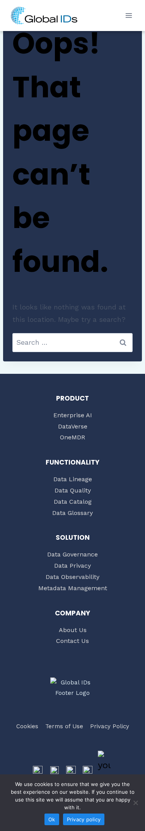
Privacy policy (84, 819)
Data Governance (72, 554)
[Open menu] (128, 15)
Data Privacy (72, 565)
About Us (73, 630)
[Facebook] (38, 771)
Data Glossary (72, 513)
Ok (51, 819)
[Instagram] (71, 771)
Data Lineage (72, 479)
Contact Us (72, 640)
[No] (135, 803)
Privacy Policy (109, 726)
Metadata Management (72, 588)
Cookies (27, 726)
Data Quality (73, 490)
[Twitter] (54, 770)
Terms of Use (64, 726)
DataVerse (72, 426)
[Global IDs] (44, 15)
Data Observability (72, 576)
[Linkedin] (88, 771)
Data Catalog (73, 501)
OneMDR (72, 437)
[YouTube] (104, 770)
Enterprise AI (72, 415)
